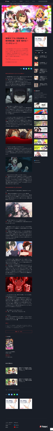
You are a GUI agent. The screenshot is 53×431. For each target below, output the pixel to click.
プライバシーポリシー (8, 424)
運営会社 (7, 427)
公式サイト (7, 354)
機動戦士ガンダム (37, 97)
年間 (45, 52)
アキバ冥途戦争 (11, 389)
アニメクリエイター (44, 94)
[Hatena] (31, 68)
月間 (42, 52)
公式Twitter (8, 355)
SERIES (33, 1)
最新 (35, 52)
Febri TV (27, 1)
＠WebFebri (17, 425)
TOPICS (20, 1)
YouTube (17, 427)
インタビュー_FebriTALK (38, 94)
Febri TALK (14, 1)
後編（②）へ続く (18, 331)
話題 (40, 97)
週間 (39, 52)
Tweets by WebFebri (37, 162)
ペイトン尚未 (44, 97)
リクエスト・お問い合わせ (9, 422)
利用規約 (7, 425)
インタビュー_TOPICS (16, 389)
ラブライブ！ (36, 98)
